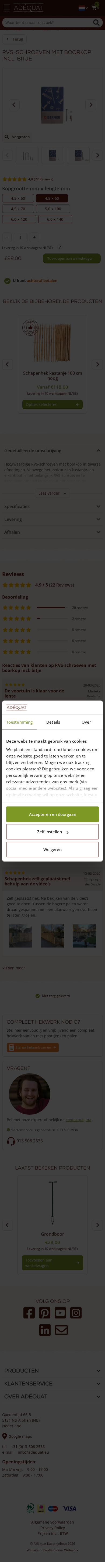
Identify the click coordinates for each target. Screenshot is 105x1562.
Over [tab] (86, 722)
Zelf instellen (49, 832)
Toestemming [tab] (19, 722)
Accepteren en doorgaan (52, 814)
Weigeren (52, 849)
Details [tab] (53, 722)
